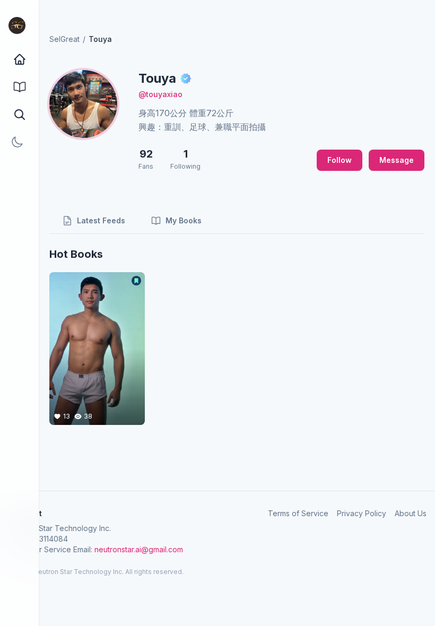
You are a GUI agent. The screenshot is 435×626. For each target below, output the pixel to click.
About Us (411, 513)
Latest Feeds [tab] (101, 220)
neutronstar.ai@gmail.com (138, 549)
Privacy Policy (361, 513)
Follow (339, 159)
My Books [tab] (184, 220)
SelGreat (64, 39)
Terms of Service (298, 513)
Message (396, 159)
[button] (19, 114)
